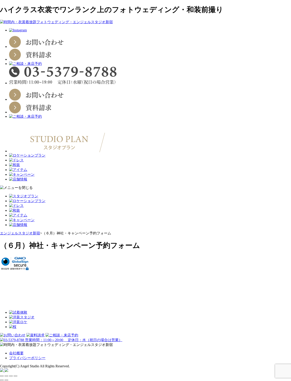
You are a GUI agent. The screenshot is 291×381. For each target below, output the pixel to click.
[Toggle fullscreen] (11, 376)
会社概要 (16, 353)
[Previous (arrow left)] (2, 380)
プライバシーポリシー (27, 358)
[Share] (6, 376)
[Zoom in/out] (15, 376)
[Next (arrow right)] (6, 380)
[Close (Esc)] (2, 376)
